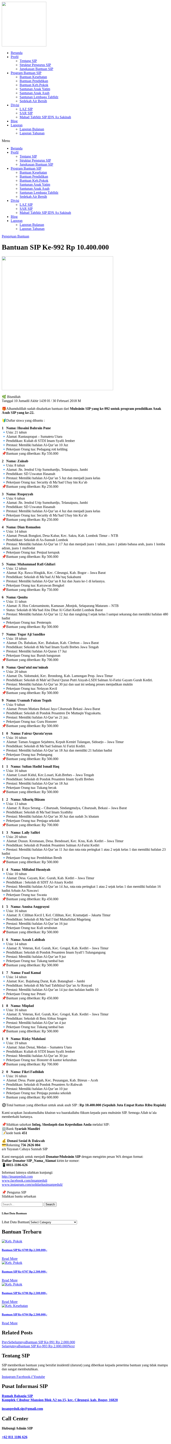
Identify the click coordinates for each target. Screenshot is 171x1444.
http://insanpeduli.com (17, 1176)
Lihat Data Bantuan (15, 1222)
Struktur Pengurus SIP (35, 65)
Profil (14, 57)
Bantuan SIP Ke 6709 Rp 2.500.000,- (24, 1250)
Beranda (16, 53)
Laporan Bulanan (32, 129)
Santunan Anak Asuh (34, 93)
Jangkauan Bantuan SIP (36, 69)
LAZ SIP (26, 109)
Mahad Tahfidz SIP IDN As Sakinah (45, 117)
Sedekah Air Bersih (33, 101)
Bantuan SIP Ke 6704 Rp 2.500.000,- (24, 1314)
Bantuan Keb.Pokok (34, 85)
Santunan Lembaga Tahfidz (39, 97)
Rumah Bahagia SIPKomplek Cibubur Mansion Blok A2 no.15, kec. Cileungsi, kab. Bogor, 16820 (60, 1398)
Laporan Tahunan (32, 133)
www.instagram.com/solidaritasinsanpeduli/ (32, 1184)
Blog (14, 121)
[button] (85, 141)
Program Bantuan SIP (26, 73)
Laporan (16, 125)
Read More (10, 1259)
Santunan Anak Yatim (35, 89)
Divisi (15, 105)
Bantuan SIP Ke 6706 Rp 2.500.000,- (24, 1293)
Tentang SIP (28, 61)
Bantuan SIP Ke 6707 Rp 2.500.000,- (24, 1271)
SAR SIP (26, 113)
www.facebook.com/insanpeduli (24, 1180)
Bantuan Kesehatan (33, 77)
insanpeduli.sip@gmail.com (22, 1409)
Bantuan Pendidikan (34, 81)
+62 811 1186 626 (14, 1437)
